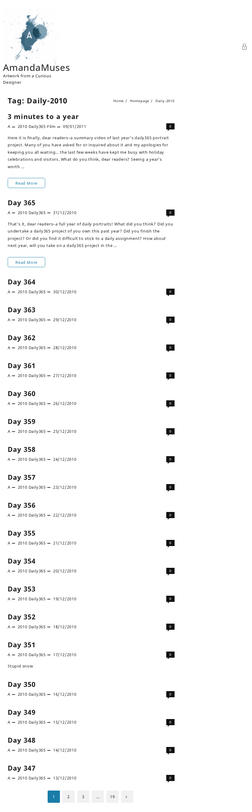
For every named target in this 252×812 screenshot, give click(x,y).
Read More (26, 184)
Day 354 (22, 560)
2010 (22, 126)
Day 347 (22, 767)
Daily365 (37, 126)
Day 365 (22, 202)
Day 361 (22, 365)
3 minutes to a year (43, 116)
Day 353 (22, 588)
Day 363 (22, 309)
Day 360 (22, 393)
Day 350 (22, 684)
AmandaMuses (36, 67)
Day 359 (22, 421)
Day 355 (22, 532)
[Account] (244, 47)
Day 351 (22, 644)
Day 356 (22, 505)
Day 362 (22, 337)
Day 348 (22, 740)
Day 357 (22, 477)
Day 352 (22, 616)
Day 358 (22, 449)
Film (51, 126)
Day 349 (22, 712)
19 (112, 796)
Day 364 (22, 281)
